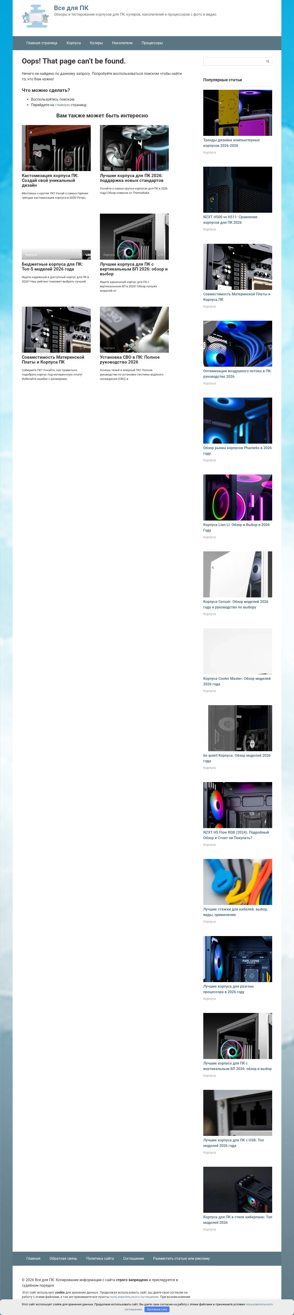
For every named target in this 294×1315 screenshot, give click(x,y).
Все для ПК (71, 8)
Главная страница (41, 43)
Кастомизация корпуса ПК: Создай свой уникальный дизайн (50, 180)
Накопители (122, 43)
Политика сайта (100, 1258)
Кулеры (96, 43)
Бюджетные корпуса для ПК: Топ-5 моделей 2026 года (52, 267)
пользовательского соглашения (134, 1297)
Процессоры (152, 43)
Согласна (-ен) (157, 1309)
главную (62, 105)
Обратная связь (63, 1258)
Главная (33, 1258)
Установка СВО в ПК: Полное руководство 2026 (130, 360)
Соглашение (133, 1258)
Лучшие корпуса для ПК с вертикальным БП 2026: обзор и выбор (134, 269)
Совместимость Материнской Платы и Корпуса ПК (53, 360)
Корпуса (74, 43)
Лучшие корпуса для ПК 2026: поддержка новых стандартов (132, 178)
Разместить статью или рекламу (181, 1258)
